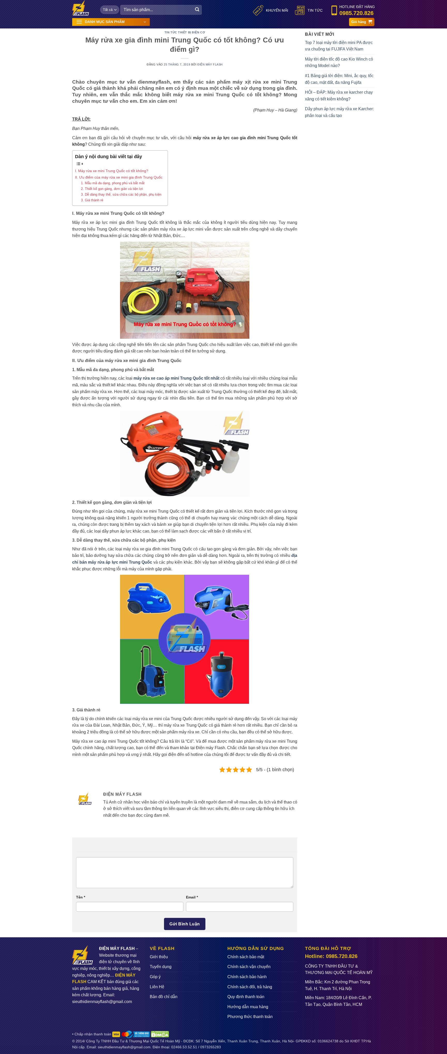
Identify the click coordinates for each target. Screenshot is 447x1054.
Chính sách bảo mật (245, 957)
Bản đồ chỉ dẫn (163, 996)
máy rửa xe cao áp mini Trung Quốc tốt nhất (176, 378)
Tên (80, 897)
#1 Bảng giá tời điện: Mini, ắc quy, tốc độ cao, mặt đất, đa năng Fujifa (339, 79)
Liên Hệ (157, 987)
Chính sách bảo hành (247, 977)
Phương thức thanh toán (250, 1016)
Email (192, 897)
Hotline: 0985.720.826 (331, 956)
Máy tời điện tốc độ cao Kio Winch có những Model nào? (339, 62)
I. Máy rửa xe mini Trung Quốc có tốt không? (111, 171)
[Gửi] (197, 9)
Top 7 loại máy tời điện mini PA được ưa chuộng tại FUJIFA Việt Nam (339, 45)
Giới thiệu (159, 957)
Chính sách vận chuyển (249, 966)
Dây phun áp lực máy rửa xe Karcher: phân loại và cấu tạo (339, 112)
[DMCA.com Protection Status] (160, 1034)
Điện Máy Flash (210, 64)
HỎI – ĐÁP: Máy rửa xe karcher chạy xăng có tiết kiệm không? (339, 95)
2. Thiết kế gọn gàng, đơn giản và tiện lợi (112, 189)
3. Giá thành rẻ (92, 200)
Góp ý (155, 977)
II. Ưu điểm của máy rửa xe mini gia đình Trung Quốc (118, 177)
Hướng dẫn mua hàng (247, 1007)
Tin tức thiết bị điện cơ (185, 32)
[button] (111, 22)
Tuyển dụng (161, 966)
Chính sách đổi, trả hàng (249, 987)
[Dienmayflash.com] (82, 8)
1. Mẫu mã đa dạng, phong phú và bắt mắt (113, 183)
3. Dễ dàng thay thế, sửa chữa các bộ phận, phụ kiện (121, 194)
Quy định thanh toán (245, 996)
